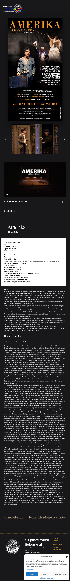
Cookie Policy (43, 578)
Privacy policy (50, 578)
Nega (44, 574)
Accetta (32, 574)
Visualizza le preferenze (59, 574)
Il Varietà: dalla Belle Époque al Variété (46, 517)
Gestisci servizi (30, 569)
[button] (66, 556)
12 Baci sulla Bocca (14, 517)
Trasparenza (57, 544)
